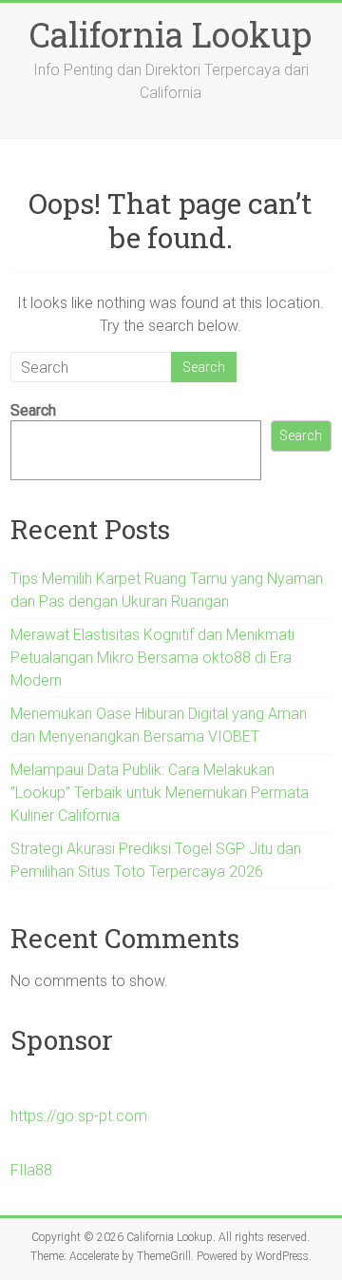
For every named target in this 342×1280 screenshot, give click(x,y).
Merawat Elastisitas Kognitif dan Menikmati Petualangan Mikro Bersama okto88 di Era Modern (152, 657)
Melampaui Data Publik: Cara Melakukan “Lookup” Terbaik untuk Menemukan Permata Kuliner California (159, 792)
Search (33, 410)
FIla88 (31, 1170)
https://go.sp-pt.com (78, 1116)
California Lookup (170, 34)
